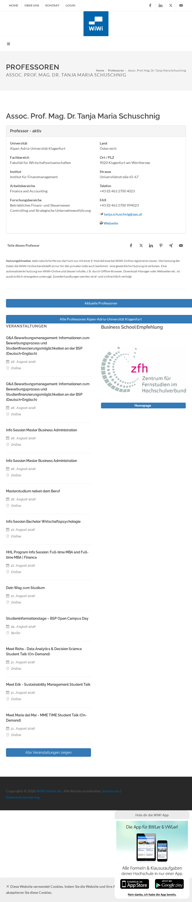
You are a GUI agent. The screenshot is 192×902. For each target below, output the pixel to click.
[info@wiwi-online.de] (181, 5)
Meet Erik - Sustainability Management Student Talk (48, 684)
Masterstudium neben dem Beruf (33, 491)
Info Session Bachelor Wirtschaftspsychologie (43, 522)
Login (70, 5)
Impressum (111, 791)
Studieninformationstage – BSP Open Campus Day (47, 618)
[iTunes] (134, 883)
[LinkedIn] (161, 5)
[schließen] (8, 886)
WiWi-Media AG (49, 791)
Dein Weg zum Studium (25, 588)
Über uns (31, 5)
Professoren (116, 70)
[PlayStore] (169, 883)
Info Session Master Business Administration (41, 430)
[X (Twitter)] (171, 5)
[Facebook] (150, 5)
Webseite (111, 223)
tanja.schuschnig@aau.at (123, 214)
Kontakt (52, 5)
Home (13, 5)
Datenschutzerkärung (23, 797)
